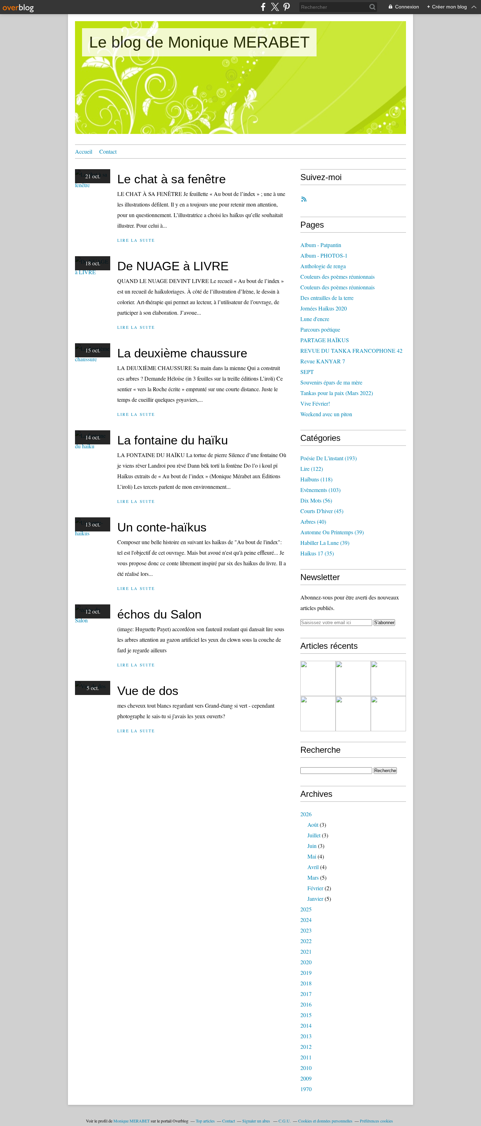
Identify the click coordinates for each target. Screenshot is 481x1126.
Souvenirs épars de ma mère (331, 382)
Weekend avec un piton (326, 414)
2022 (306, 941)
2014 (306, 1025)
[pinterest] (286, 7)
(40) (313, 521)
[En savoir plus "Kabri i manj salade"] (318, 713)
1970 (306, 1089)
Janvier (315, 898)
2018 (306, 983)
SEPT (307, 371)
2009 (306, 1078)
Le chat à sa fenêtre (171, 179)
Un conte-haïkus (162, 527)
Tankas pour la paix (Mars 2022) (336, 392)
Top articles (205, 1121)
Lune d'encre (314, 318)
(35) (317, 553)
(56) (316, 500)
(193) (328, 458)
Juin (312, 845)
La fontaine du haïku (172, 440)
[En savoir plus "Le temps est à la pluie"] (353, 678)
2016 (306, 1004)
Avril (313, 866)
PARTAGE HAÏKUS (324, 340)
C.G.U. (285, 1121)
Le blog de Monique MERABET (199, 42)
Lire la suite (136, 240)
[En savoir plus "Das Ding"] (318, 678)
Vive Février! (315, 403)
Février (315, 888)
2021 (306, 951)
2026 (306, 814)
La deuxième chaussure (182, 353)
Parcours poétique (320, 329)
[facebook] (263, 7)
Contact (108, 151)
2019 (306, 972)
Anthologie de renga (323, 266)
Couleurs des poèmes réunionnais (337, 276)
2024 (306, 919)
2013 (306, 1036)
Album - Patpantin (320, 244)
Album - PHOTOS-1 (324, 255)
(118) (316, 479)
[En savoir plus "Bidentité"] (353, 713)
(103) (320, 489)
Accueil (83, 151)
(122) (311, 468)
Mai (311, 856)
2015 (306, 1015)
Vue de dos (148, 690)
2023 (306, 930)
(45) (321, 511)
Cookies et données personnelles (325, 1121)
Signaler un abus (256, 1121)
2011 (306, 1057)
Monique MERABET (131, 1121)
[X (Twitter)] (274, 7)
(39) (332, 532)
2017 (306, 993)
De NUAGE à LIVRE (173, 266)
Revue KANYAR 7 (322, 361)
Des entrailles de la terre (327, 297)
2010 (306, 1067)
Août (312, 824)
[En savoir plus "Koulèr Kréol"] (388, 713)
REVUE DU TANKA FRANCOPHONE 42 (351, 350)
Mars (313, 877)
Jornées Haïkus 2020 (323, 308)
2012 (306, 1046)
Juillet (313, 835)
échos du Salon (159, 614)
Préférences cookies (376, 1121)
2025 (306, 909)
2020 (306, 962)
